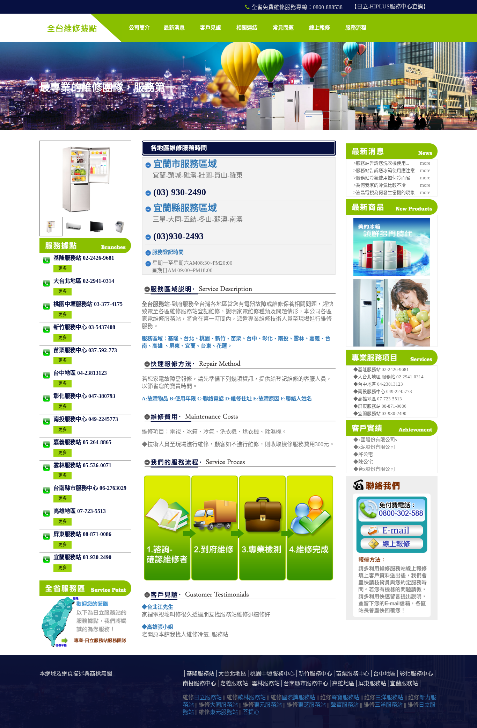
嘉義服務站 (234, 683)
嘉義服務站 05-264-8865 (82, 442)
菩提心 (251, 712)
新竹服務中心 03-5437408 (84, 327)
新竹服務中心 (315, 674)
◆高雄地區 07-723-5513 (377, 398)
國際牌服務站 (298, 697)
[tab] (50, 227)
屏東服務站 (372, 683)
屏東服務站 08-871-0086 (82, 534)
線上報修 (319, 27)
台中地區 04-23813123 (80, 373)
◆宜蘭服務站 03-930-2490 (379, 413)
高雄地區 (343, 683)
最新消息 (174, 27)
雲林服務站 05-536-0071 (82, 465)
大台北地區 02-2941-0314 (83, 281)
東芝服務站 (312, 705)
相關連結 (246, 27)
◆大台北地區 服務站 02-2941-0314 (388, 376)
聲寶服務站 (345, 697)
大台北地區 (232, 674)
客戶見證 (210, 27)
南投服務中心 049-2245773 (85, 419)
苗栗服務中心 (352, 674)
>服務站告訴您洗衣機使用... (381, 163)
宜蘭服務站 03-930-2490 (82, 557)
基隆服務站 (200, 674)
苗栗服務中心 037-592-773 (85, 350)
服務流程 (355, 27)
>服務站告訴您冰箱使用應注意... (385, 170)
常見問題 (283, 27)
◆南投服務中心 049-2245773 (382, 391)
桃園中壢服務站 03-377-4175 (88, 304)
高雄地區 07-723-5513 (79, 511)
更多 (62, 268)
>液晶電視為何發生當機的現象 (384, 192)
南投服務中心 (199, 683)
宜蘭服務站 (404, 683)
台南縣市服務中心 (306, 683)
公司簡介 (139, 27)
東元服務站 (268, 705)
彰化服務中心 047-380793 (84, 396)
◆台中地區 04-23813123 (378, 384)
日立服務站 (208, 697)
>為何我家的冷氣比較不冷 (379, 185)
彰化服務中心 (416, 674)
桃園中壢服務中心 (272, 674)
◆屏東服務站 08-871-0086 (379, 406)
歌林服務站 (252, 697)
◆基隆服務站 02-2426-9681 (381, 369)
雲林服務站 (266, 683)
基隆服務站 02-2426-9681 (83, 258)
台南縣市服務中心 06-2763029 (89, 488)
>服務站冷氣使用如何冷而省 (381, 177)
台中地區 (384, 674)
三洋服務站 (389, 697)
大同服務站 (224, 705)
